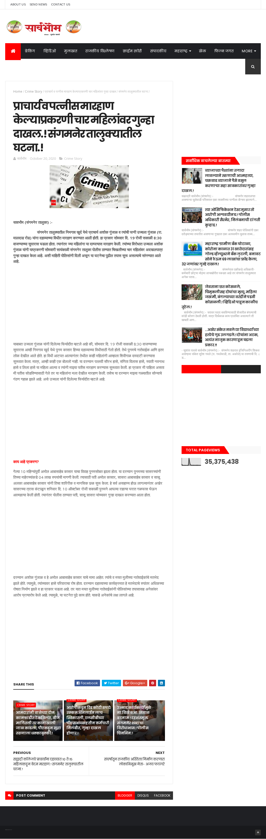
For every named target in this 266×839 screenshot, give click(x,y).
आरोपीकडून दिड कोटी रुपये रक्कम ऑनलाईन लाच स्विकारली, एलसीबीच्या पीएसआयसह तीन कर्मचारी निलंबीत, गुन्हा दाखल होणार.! (88, 720)
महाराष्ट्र (181, 51)
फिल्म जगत (224, 51)
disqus (143, 795)
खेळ (202, 51)
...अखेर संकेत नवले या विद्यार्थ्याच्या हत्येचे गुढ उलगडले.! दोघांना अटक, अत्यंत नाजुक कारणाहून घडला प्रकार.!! (232, 337)
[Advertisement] (89, 304)
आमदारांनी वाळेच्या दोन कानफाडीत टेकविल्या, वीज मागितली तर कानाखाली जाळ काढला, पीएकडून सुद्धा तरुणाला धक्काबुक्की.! (38, 722)
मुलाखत (70, 51)
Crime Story (33, 91)
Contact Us (60, 4)
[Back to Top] (258, 832)
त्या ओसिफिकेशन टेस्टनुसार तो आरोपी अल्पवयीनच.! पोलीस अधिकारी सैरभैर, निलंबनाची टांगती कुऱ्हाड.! (232, 217)
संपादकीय (158, 51)
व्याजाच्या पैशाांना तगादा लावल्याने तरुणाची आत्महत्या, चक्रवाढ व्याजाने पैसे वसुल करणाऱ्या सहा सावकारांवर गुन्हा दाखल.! (218, 180)
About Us (17, 4)
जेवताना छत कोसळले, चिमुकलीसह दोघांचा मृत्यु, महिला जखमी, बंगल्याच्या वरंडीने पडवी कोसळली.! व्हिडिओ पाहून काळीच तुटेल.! (220, 297)
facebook (162, 795)
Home (17, 91)
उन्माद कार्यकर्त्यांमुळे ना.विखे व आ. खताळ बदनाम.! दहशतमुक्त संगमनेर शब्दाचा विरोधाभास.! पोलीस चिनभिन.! (134, 720)
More (247, 51)
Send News (38, 4)
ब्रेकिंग (30, 51)
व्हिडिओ (49, 51)
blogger (125, 795)
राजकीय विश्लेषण (100, 51)
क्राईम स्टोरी (132, 51)
